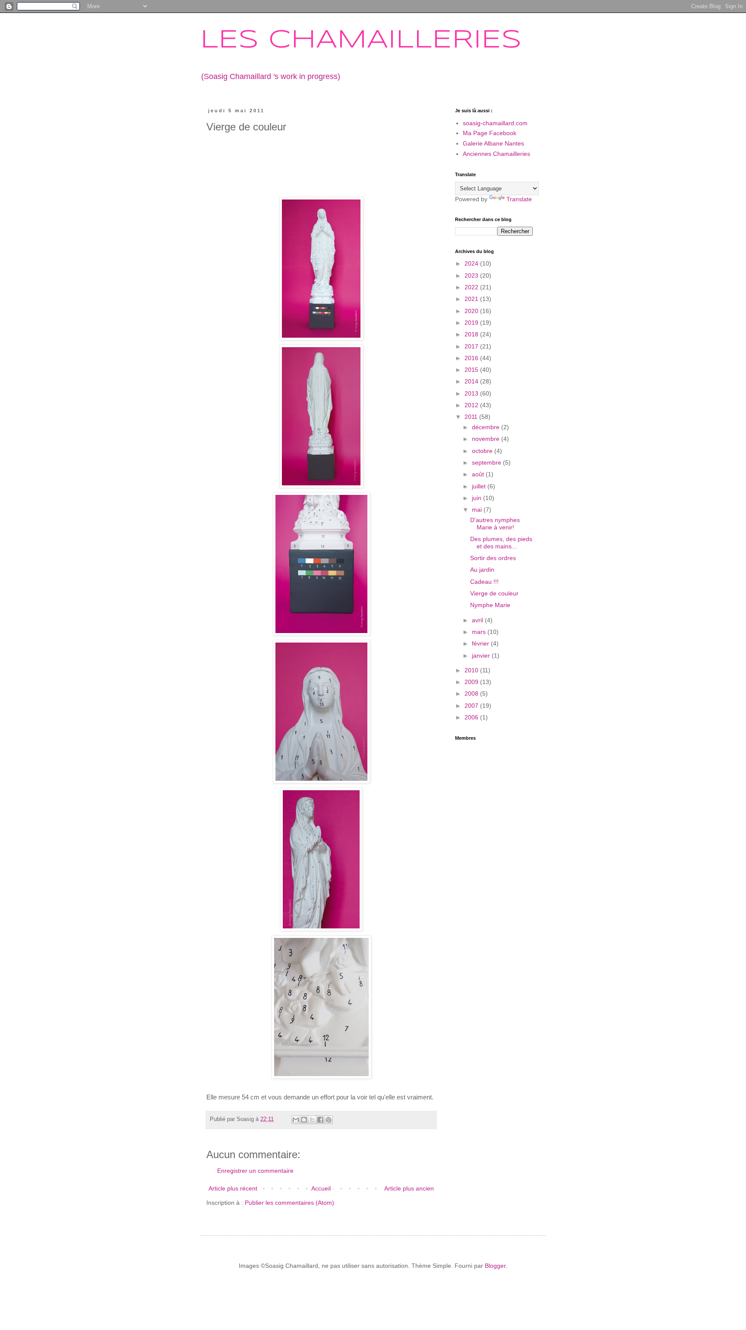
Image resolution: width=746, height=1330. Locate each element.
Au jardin (482, 569)
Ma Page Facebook (489, 133)
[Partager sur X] (312, 1119)
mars (479, 631)
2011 (472, 416)
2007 (472, 705)
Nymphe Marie (490, 605)
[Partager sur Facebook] (320, 1119)
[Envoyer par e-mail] (295, 1119)
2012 (472, 405)
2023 (472, 275)
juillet (479, 486)
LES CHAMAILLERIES (361, 40)
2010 (472, 670)
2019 (472, 322)
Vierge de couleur (494, 593)
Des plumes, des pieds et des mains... (501, 542)
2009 (472, 681)
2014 (472, 381)
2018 (472, 334)
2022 (472, 287)
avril (478, 620)
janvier (482, 655)
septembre (487, 462)
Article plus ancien (409, 1188)
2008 (472, 693)
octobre (483, 450)
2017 (472, 346)
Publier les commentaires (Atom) (289, 1202)
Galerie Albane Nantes (493, 143)
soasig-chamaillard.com (495, 123)
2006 (472, 717)
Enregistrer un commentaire (255, 1170)
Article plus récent (233, 1188)
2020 (472, 310)
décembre (486, 427)
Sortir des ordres (493, 557)
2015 (472, 369)
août (479, 474)
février (481, 643)
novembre (486, 438)
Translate (519, 199)
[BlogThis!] (304, 1119)
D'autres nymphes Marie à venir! (495, 523)
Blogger (495, 1265)
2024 (472, 263)
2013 (472, 393)
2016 (472, 358)
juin (477, 497)
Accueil (321, 1188)
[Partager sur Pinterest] (328, 1119)
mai (478, 509)
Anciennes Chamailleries (496, 153)
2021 (472, 298)
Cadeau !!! (484, 581)
